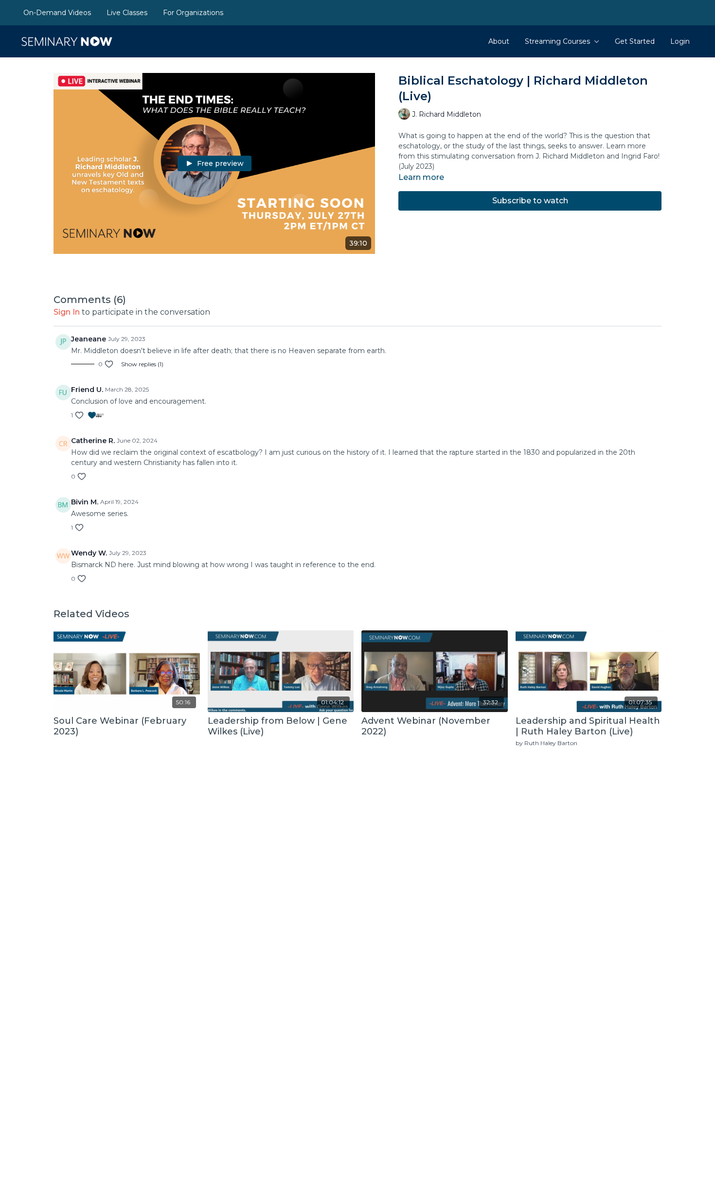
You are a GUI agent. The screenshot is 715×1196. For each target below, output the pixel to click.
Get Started (635, 41)
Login (680, 41)
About (498, 41)
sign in (67, 312)
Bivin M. (84, 502)
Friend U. (87, 389)
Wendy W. (89, 553)
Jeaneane (88, 339)
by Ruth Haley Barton (546, 743)
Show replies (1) (142, 364)
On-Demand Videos (57, 12)
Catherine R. (93, 440)
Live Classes (127, 12)
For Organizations (193, 12)
